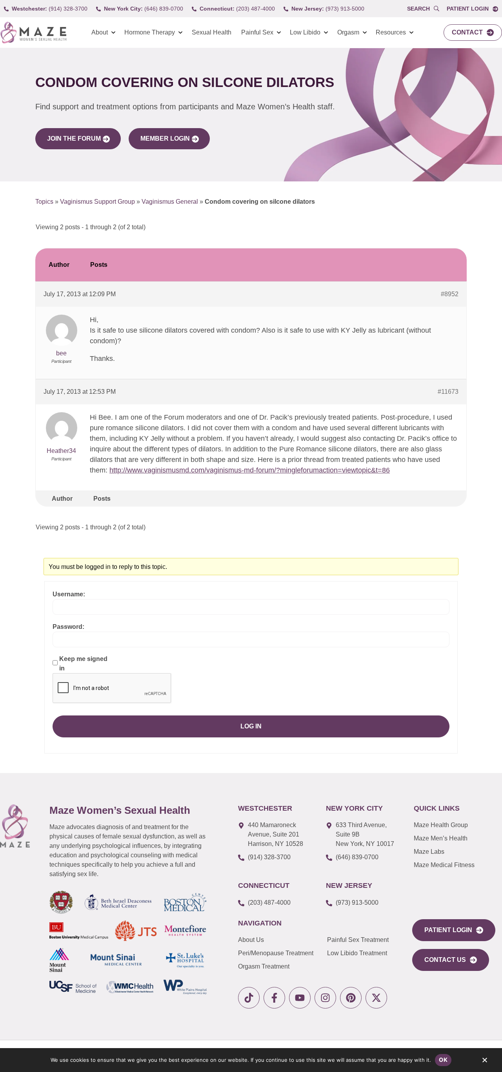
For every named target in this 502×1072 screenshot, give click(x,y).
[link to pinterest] (351, 998)
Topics (44, 201)
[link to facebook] (274, 998)
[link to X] (376, 998)
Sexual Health (211, 32)
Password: (68, 626)
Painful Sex (257, 32)
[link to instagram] (325, 998)
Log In (251, 726)
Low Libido (305, 32)
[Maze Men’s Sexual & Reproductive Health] (15, 825)
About (99, 32)
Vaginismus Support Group (97, 201)
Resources (391, 32)
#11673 (448, 391)
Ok (443, 1059)
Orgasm (348, 32)
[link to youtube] (300, 998)
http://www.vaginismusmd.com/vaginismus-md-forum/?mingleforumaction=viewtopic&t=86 (249, 470)
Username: (69, 594)
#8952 (449, 294)
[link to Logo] (33, 33)
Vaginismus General (170, 201)
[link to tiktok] (249, 998)
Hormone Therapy (149, 32)
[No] (484, 1062)
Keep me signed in (83, 664)
